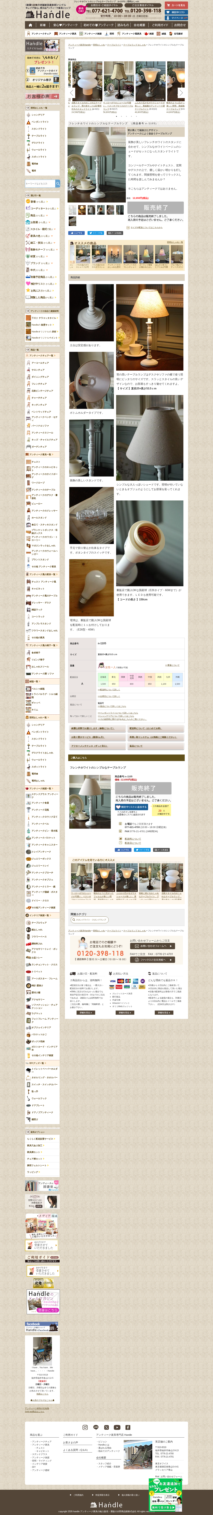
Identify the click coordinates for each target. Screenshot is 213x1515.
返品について (136, 746)
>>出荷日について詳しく (109, 696)
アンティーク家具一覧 (40, 454)
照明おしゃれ (99, 45)
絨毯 (164, 33)
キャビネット (42, 1451)
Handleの (42, 325)
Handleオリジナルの (44, 332)
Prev (74, 881)
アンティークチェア (41, 33)
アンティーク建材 (40, 1470)
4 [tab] (131, 116)
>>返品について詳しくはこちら (112, 706)
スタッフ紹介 (104, 1463)
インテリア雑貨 (39, 1464)
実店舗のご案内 (164, 1441)
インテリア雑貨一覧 (39, 915)
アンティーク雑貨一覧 (40, 788)
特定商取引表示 (102, 1495)
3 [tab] (126, 116)
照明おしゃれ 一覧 (39, 108)
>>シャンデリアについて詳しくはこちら (116, 716)
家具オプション (38, 1132)
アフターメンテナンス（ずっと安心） (89, 746)
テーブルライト (114, 45)
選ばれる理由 (104, 1448)
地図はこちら (42, 1394)
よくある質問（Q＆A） (76, 1449)
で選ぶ (41, 229)
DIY (34, 1467)
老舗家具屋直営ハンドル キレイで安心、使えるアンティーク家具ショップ (49, 11)
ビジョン (102, 1441)
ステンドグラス (39, 1454)
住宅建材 (178, 33)
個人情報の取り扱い (131, 1495)
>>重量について (172, 665)
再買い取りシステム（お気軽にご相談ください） (153, 737)
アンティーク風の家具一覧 (42, 574)
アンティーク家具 (67, 33)
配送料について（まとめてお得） (146, 728)
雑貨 (151, 33)
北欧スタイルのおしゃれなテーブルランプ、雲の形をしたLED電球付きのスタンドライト (87, 106)
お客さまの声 (70, 1442)
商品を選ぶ (36, 1434)
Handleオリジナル (45, 338)
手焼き (44, 318)
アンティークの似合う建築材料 (45, 311)
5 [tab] (136, 116)
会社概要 (140, 25)
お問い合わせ (180, 25)
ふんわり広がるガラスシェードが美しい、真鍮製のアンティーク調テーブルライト (150, 106)
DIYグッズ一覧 (36, 1063)
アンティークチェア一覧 (41, 355)
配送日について (133, 843)
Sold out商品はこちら (34, 1411)
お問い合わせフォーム (171, 1476)
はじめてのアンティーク (98, 25)
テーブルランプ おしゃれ (134, 45)
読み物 (123, 25)
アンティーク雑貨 (93, 33)
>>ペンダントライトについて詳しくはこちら (118, 713)
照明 (112, 33)
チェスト (40, 1448)
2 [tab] (121, 116)
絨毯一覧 (33, 681)
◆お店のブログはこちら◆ (42, 1400)
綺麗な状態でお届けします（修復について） (93, 728)
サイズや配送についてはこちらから (147, 227)
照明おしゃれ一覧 (175, 242)
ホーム (30, 25)
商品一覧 (35, 350)
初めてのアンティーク (109, 1451)
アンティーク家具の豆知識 (37, 1408)
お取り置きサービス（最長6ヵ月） (88, 737)
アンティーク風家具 (131, 33)
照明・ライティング (42, 1460)
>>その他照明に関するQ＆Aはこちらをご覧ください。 (122, 719)
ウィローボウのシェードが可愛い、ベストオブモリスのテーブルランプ (118, 106)
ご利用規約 (78, 1495)
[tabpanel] (119, 87)
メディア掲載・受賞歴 (109, 1466)
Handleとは (103, 1445)
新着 (43, 25)
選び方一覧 (36, 195)
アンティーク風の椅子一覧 (42, 645)
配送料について (133, 838)
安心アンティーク (65, 25)
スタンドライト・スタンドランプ (91, 920)
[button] (71, 161)
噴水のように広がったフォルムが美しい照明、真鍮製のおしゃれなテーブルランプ (181, 106)
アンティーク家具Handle (79, 45)
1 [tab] (116, 116)
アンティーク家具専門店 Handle (114, 1434)
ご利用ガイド (160, 25)
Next (178, 881)
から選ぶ (38, 201)
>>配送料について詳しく (109, 690)
